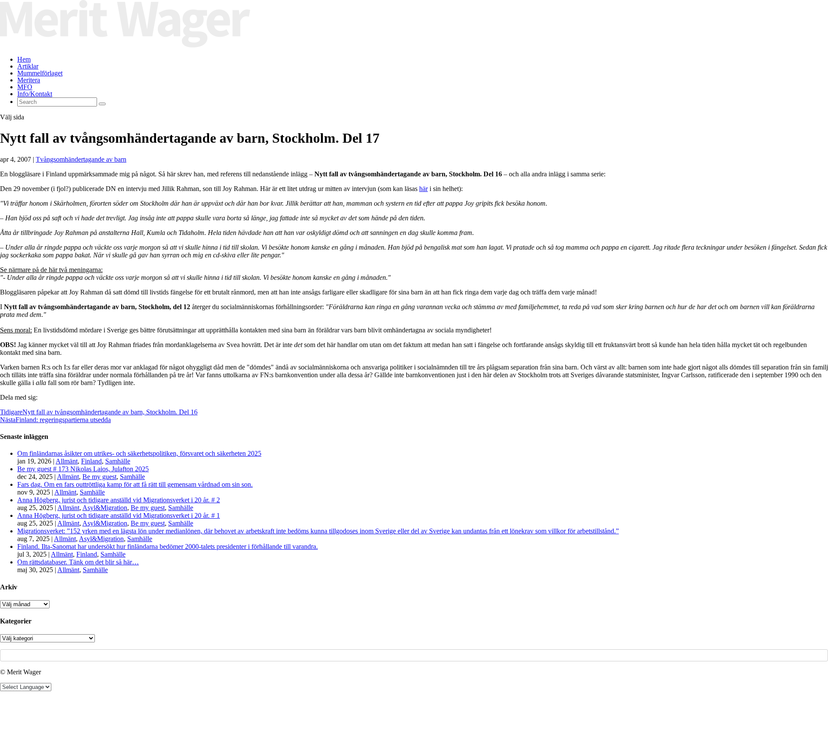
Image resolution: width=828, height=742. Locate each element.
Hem (24, 59)
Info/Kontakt (34, 93)
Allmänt (67, 461)
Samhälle (117, 461)
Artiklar (27, 66)
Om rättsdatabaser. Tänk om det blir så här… (78, 562)
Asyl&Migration (104, 507)
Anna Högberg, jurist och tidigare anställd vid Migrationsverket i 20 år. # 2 (118, 500)
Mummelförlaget (40, 73)
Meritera (28, 80)
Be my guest (99, 476)
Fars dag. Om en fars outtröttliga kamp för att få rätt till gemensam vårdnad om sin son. (135, 484)
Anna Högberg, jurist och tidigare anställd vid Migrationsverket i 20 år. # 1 (118, 515)
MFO (24, 87)
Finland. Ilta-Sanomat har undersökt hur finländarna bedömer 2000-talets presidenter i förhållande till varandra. (167, 546)
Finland (91, 461)
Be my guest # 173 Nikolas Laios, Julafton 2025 (83, 469)
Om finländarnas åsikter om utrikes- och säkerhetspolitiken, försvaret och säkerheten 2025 (139, 453)
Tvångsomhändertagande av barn (81, 159)
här (423, 188)
